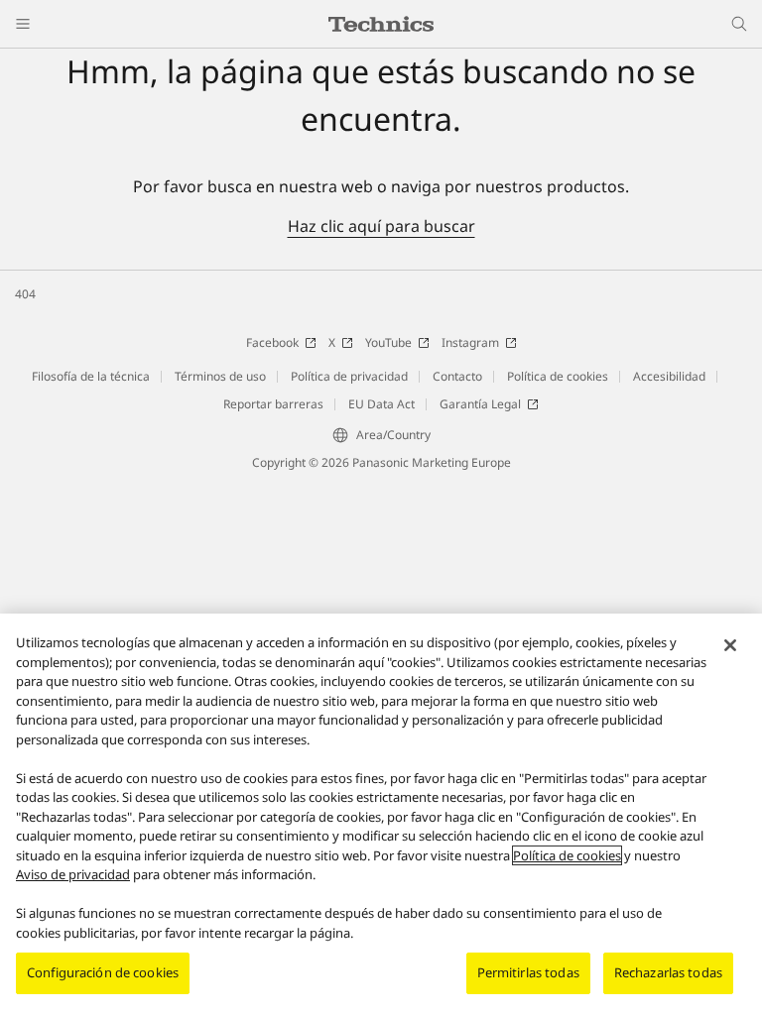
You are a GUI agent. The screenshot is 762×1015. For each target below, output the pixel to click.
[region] (381, 814)
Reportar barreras (273, 403)
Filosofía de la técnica (91, 376)
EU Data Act (381, 403)
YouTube (388, 342)
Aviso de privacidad (73, 874)
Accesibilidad (669, 376)
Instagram (470, 342)
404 (25, 293)
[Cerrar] (730, 645)
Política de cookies (557, 376)
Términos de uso (220, 376)
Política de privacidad (349, 376)
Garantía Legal (480, 403)
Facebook (272, 342)
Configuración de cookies (103, 972)
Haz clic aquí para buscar (381, 226)
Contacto (457, 376)
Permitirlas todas (528, 972)
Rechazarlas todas (668, 972)
